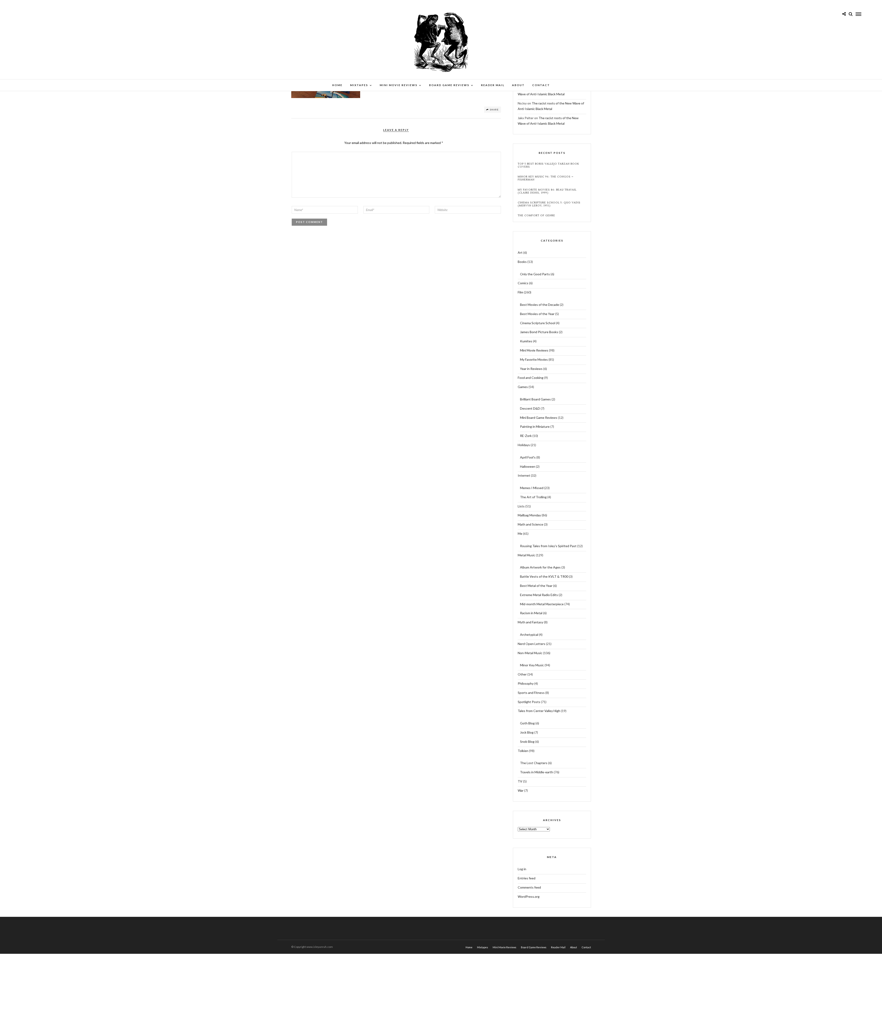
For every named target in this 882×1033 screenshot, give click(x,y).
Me (520, 533)
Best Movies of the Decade (539, 305)
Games (523, 387)
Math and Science (530, 524)
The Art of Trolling (533, 497)
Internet (524, 475)
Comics (523, 283)
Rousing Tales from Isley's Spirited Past (548, 546)
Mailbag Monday (529, 515)
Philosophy (526, 683)
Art (520, 252)
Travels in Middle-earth (536, 772)
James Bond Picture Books (539, 332)
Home (337, 85)
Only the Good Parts (535, 274)
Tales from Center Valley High (539, 711)
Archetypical (529, 634)
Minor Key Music (532, 665)
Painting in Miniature (535, 426)
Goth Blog (527, 723)
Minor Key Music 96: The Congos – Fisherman (546, 178)
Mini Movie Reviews (398, 85)
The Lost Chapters (533, 763)
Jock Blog (527, 732)
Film (520, 292)
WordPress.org (529, 896)
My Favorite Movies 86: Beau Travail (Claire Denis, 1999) (547, 191)
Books (522, 262)
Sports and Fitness (531, 693)
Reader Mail (492, 85)
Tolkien (523, 751)
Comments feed (529, 887)
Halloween (527, 466)
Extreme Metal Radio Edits (539, 595)
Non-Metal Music (530, 653)
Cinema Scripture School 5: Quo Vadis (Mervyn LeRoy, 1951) (549, 204)
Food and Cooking (530, 378)
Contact (541, 85)
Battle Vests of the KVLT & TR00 (544, 576)
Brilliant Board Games (535, 399)
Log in (522, 869)
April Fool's (528, 457)
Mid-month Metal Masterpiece (542, 604)
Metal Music (526, 555)
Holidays (524, 445)
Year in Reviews (531, 369)
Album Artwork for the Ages (540, 567)
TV (520, 781)
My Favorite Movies (534, 359)
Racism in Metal (531, 613)
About (518, 85)
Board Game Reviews (449, 85)
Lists (521, 506)
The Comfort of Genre (536, 215)
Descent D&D (530, 408)
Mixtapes (359, 85)
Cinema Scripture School (537, 323)
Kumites (526, 341)
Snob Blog (527, 741)
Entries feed (526, 878)
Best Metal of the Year (536, 586)
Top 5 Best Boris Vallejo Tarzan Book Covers (548, 165)
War (520, 790)
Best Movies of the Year (537, 314)
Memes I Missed (531, 488)
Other (522, 674)
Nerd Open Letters (531, 644)
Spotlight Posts (529, 702)
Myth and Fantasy (530, 622)
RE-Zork (526, 436)
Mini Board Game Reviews (538, 417)
